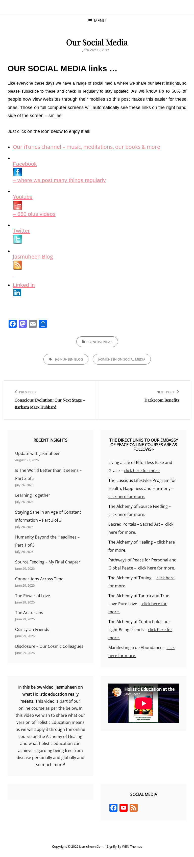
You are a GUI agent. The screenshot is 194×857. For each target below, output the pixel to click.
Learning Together (32, 495)
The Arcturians (29, 612)
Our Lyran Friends (32, 629)
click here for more (142, 470)
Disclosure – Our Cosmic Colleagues (49, 646)
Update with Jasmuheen (38, 453)
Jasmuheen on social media (121, 359)
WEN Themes (132, 846)
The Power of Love (32, 595)
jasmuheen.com (91, 846)
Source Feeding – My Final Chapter (47, 562)
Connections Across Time (39, 579)
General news (100, 341)
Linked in (24, 285)
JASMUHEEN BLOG (69, 359)
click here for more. (126, 496)
